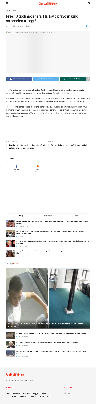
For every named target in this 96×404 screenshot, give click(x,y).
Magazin (33, 396)
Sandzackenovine (17, 380)
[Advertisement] (48, 130)
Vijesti (14, 10)
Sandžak (16, 394)
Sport (42, 396)
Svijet (43, 394)
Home (8, 10)
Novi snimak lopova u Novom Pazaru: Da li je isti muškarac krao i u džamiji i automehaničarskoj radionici (46, 323)
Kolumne (22, 396)
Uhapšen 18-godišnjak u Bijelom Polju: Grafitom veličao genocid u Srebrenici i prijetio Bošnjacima (52, 333)
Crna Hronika (11, 396)
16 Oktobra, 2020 (17, 26)
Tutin (8, 394)
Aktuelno (26, 394)
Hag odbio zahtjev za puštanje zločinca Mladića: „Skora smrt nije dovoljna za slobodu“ (48, 342)
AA (32, 380)
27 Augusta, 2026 (14, 326)
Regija (35, 394)
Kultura (50, 396)
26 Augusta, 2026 (22, 345)
